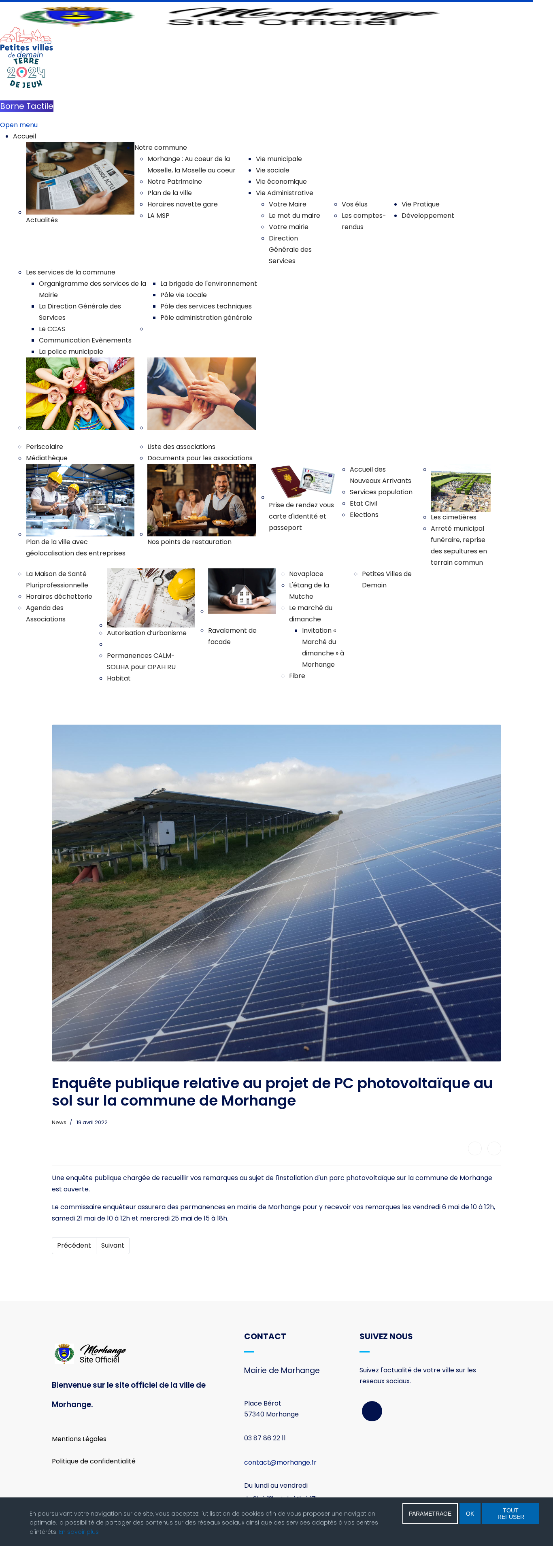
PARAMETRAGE (430, 1513)
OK (470, 1513)
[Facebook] (475, 1148)
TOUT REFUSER (511, 1513)
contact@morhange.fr (280, 1462)
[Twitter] (494, 1148)
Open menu (19, 125)
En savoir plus (79, 1532)
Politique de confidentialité (94, 1461)
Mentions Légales (79, 1439)
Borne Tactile (26, 106)
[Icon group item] (372, 1411)
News (59, 1122)
